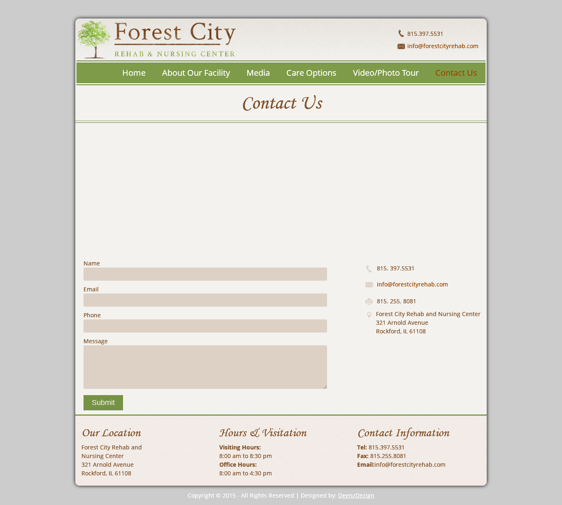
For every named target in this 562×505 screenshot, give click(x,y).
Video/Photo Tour (386, 72)
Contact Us (456, 72)
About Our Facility (196, 72)
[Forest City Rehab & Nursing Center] (211, 40)
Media (258, 72)
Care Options (311, 72)
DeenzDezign (356, 495)
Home (134, 72)
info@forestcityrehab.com (442, 46)
